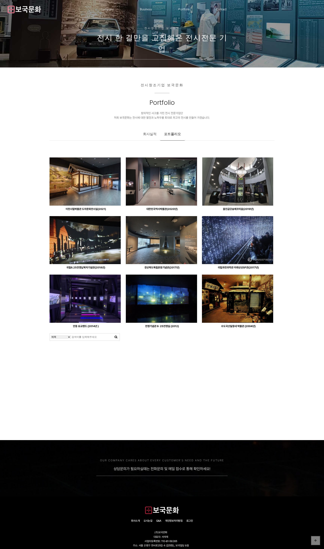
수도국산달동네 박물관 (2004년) (238, 326)
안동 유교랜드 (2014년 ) (86, 326)
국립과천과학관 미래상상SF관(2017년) (238, 267)
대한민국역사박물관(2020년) (162, 208)
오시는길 (148, 520)
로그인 (189, 520)
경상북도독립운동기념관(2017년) (161, 267)
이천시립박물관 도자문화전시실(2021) (86, 208)
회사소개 (135, 520)
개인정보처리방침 (174, 520)
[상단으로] (315, 540)
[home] (24, 9)
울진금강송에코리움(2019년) (238, 208)
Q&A (158, 520)
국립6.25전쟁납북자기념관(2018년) (85, 267)
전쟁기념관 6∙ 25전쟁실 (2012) (162, 326)
